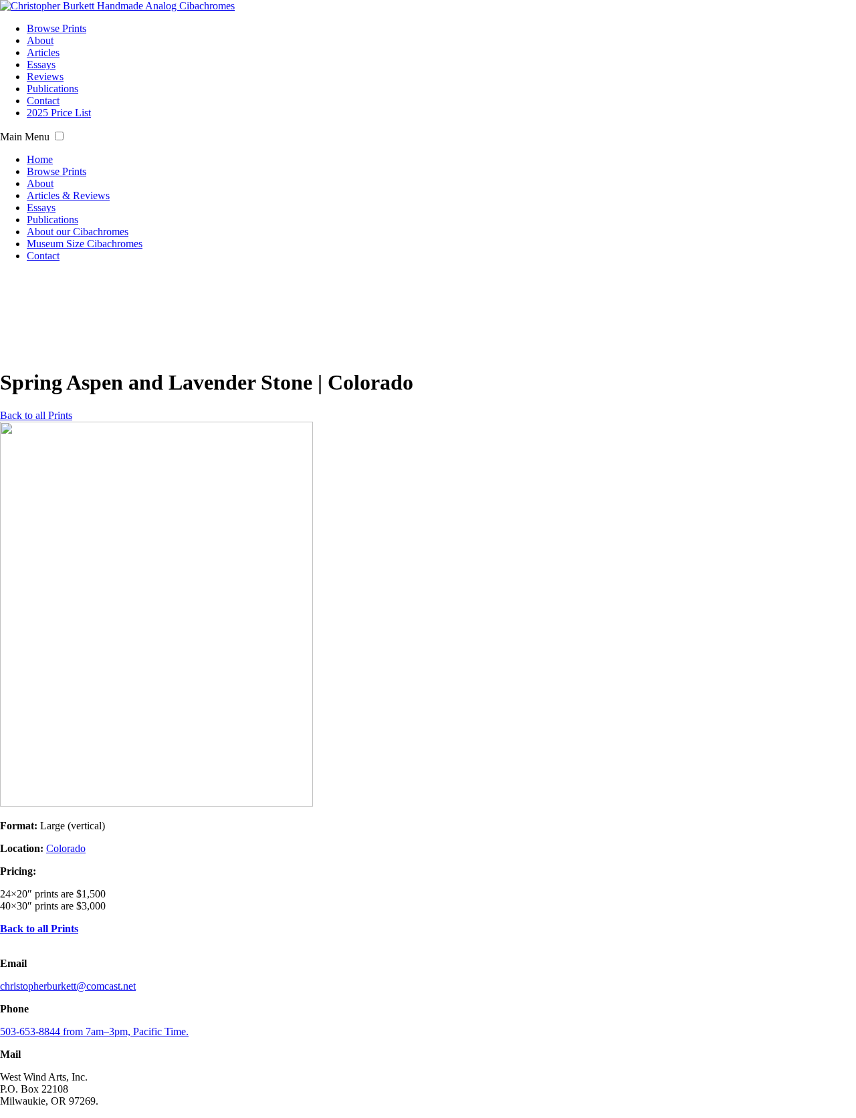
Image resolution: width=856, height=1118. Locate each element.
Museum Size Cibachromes (84, 243)
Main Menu (24, 136)
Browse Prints (56, 28)
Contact (43, 100)
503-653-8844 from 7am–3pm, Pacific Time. (94, 1031)
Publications (52, 88)
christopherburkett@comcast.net (68, 986)
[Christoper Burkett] (117, 5)
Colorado (66, 848)
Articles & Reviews (68, 195)
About (40, 40)
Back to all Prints (36, 415)
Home (40, 159)
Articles (43, 52)
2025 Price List (59, 112)
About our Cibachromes (77, 231)
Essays (41, 64)
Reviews (45, 76)
